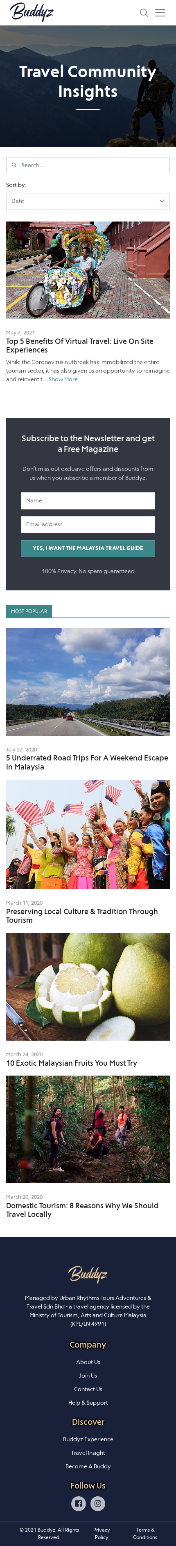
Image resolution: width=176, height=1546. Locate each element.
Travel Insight (88, 1452)
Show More (63, 379)
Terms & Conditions (145, 1533)
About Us (88, 1362)
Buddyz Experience (88, 1439)
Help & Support (88, 1402)
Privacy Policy (101, 1533)
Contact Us (88, 1389)
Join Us (88, 1375)
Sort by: (16, 185)
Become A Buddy (88, 1466)
